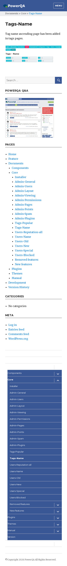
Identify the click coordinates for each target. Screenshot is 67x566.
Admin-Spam (23, 213)
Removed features (26, 259)
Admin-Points (24, 209)
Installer (20, 177)
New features (23, 264)
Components (20, 168)
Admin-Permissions (28, 200)
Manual (17, 278)
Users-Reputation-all (28, 232)
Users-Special (24, 250)
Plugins (17, 268)
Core (15, 172)
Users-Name (23, 236)
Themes (17, 273)
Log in (12, 324)
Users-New (22, 246)
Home (12, 154)
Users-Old (21, 241)
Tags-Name (22, 227)
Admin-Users (23, 186)
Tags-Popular (24, 223)
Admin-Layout (24, 190)
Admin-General (25, 181)
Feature (13, 158)
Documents (15, 163)
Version (11, 537)
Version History (18, 287)
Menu (58, 5)
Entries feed (16, 329)
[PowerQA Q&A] (29, 117)
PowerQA (29, 559)
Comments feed (18, 334)
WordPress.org (18, 338)
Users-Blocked (24, 255)
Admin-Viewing (25, 195)
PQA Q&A (10, 550)
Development (17, 282)
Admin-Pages (23, 204)
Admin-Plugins (25, 218)
